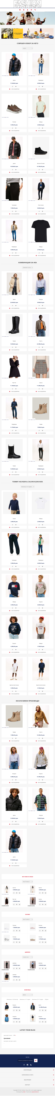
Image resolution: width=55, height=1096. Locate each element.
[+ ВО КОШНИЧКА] (19, 898)
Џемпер (14, 968)
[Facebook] (24, 1070)
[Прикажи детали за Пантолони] (41, 194)
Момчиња (27, 995)
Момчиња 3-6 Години (25, 1004)
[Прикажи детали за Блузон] (41, 591)
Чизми (14, 346)
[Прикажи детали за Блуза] (14, 508)
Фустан (14, 387)
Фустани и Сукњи (27, 881)
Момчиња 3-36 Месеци (12, 1004)
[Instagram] (27, 1070)
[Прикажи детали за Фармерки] (41, 70)
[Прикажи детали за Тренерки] (14, 194)
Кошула (41, 304)
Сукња (40, 387)
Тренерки (14, 210)
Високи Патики (40, 168)
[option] (27, 21)
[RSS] (31, 1070)
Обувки (46, 1004)
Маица (40, 127)
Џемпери (27, 957)
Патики (14, 127)
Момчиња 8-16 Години (37, 1004)
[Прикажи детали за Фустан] (14, 372)
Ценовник (7, 1043)
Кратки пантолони (14, 690)
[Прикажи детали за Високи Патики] (41, 153)
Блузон (41, 607)
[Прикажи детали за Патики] (14, 111)
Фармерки (40, 85)
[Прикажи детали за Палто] (41, 330)
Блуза (14, 523)
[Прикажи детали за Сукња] (41, 372)
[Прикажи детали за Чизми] (14, 330)
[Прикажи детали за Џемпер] (6, 970)
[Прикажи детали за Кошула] (41, 289)
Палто (40, 346)
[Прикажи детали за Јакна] (14, 70)
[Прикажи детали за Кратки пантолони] (14, 674)
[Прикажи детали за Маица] (41, 111)
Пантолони (41, 210)
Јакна (14, 85)
